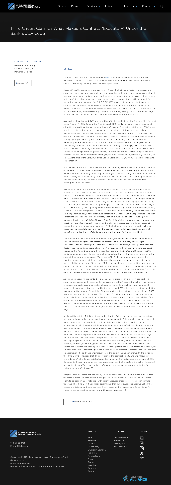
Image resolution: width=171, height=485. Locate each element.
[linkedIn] (142, 438)
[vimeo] (142, 458)
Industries (111, 6)
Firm (60, 6)
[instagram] (142, 448)
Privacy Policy (30, 466)
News (90, 459)
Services (92, 6)
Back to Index (83, 402)
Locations (92, 465)
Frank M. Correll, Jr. (24, 69)
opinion (109, 77)
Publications (94, 456)
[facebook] (142, 443)
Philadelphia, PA (122, 438)
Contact (147, 6)
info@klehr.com (20, 446)
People (75, 6)
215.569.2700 (19, 443)
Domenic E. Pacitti (23, 72)
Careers (92, 468)
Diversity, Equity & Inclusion (97, 451)
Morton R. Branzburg (24, 65)
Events (91, 462)
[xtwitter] (142, 453)
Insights (129, 6)
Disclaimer (15, 466)
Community (93, 447)
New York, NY (120, 447)
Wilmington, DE (121, 444)
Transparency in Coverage (51, 466)
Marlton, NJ (119, 441)
